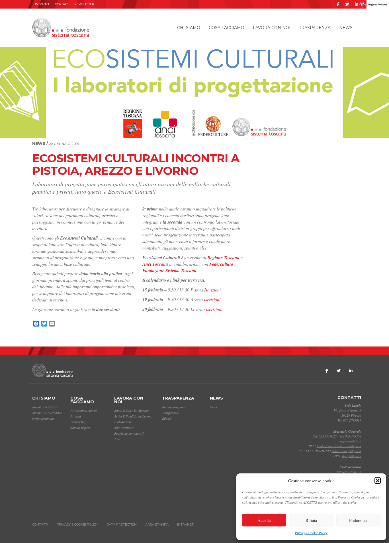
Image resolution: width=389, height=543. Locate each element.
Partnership (78, 422)
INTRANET (42, 4)
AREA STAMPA (157, 524)
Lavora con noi (271, 27)
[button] (377, 480)
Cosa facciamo (226, 27)
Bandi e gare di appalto (131, 410)
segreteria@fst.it (350, 441)
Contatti (62, 4)
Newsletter (84, 4)
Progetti (75, 416)
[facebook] (338, 4)
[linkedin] (356, 4)
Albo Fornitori (124, 427)
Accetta (264, 520)
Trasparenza (315, 27)
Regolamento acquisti (129, 433)
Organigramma (43, 418)
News (346, 27)
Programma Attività (83, 410)
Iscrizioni (212, 290)
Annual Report (80, 427)
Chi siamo (188, 27)
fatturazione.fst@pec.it (346, 451)
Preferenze (358, 520)
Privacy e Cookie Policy (311, 532)
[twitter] (347, 4)
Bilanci (166, 418)
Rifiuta (311, 520)
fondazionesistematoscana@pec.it (339, 446)
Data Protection (122, 524)
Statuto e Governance (47, 412)
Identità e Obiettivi (45, 407)
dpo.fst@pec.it (351, 456)
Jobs (117, 439)
